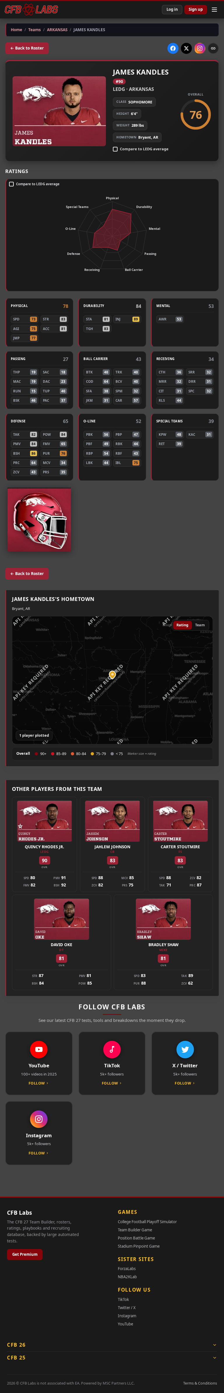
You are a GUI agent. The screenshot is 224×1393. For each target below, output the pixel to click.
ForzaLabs (127, 1268)
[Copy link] (213, 48)
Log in (172, 9)
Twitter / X (127, 1307)
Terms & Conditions (200, 1383)
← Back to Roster (27, 48)
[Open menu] (214, 10)
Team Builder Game (135, 1229)
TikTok (123, 1299)
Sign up (196, 9)
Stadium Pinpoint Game (139, 1246)
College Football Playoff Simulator (147, 1221)
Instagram (127, 1315)
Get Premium (25, 1254)
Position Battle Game (136, 1238)
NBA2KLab (127, 1276)
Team (200, 625)
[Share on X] (186, 48)
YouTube (125, 1324)
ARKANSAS (141, 89)
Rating (182, 625)
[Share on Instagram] (199, 48)
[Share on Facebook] (172, 48)
